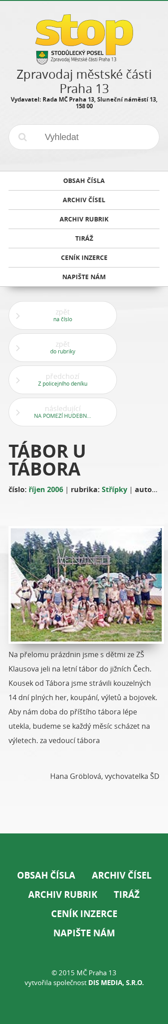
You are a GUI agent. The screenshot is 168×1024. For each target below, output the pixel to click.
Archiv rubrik (62, 894)
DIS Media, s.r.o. (116, 982)
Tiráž (127, 894)
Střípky (114, 489)
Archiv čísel (121, 875)
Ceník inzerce (84, 914)
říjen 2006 (46, 489)
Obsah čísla (46, 875)
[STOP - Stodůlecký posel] (84, 61)
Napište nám (84, 933)
